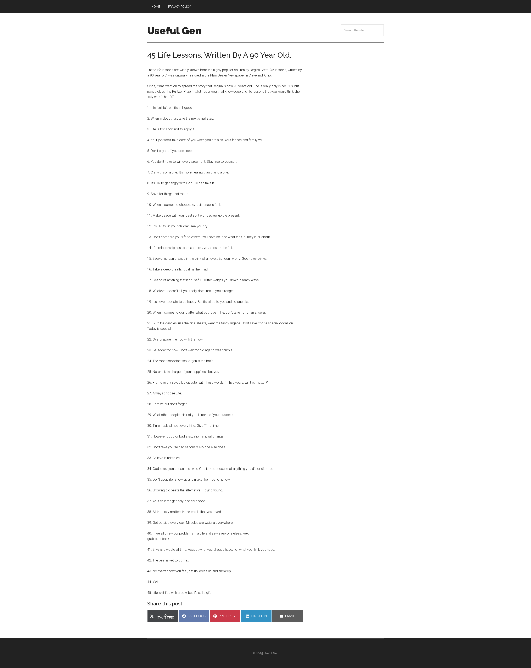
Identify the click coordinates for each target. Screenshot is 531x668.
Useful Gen (174, 30)
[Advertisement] (346, 223)
